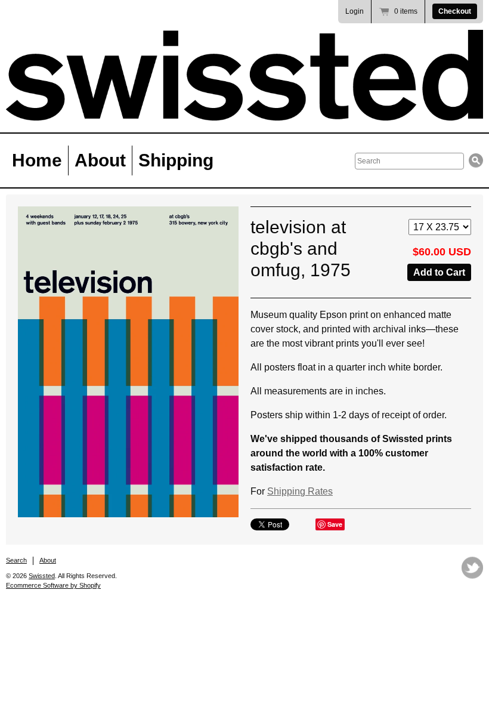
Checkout (454, 11)
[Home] (244, 75)
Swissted (42, 575)
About (100, 160)
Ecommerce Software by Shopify (53, 585)
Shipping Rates (300, 491)
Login (354, 11)
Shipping (175, 160)
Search (16, 560)
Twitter (472, 568)
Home (37, 160)
